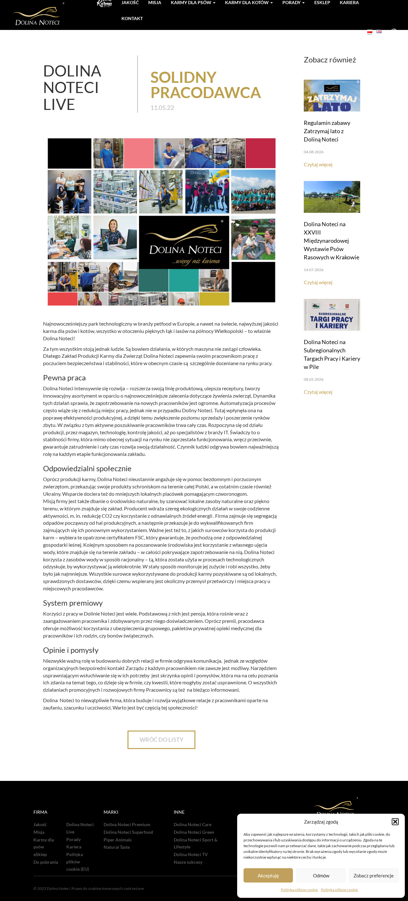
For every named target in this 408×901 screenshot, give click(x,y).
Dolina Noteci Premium (127, 824)
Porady (73, 839)
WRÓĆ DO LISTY (161, 739)
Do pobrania (45, 862)
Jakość (40, 824)
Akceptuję (268, 875)
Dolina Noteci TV (191, 854)
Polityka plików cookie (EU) (77, 862)
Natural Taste (117, 847)
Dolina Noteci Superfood (128, 832)
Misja (38, 832)
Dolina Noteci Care (192, 824)
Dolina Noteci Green (194, 832)
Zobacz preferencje (373, 875)
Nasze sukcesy (188, 862)
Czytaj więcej (318, 164)
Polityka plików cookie (299, 889)
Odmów (321, 875)
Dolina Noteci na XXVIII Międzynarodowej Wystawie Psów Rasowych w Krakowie (331, 240)
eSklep (40, 854)
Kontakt (132, 18)
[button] (395, 821)
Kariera (73, 846)
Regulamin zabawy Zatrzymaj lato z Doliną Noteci (327, 131)
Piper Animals (118, 839)
